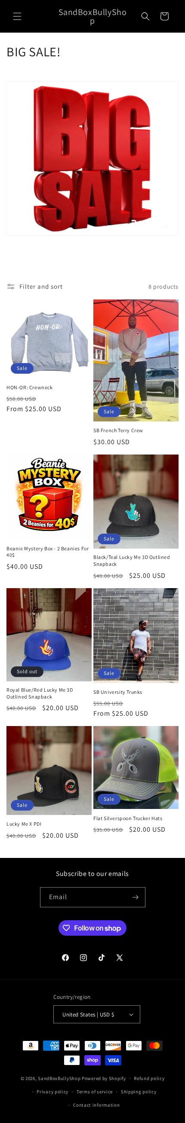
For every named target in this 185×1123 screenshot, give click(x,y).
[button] (17, 16)
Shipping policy (139, 1092)
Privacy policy (52, 1092)
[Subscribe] (135, 897)
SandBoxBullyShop (59, 1078)
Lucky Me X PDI (23, 824)
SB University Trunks (117, 692)
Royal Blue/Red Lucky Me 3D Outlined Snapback (39, 693)
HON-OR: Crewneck (29, 387)
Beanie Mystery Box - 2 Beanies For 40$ (47, 551)
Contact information (96, 1105)
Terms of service (95, 1092)
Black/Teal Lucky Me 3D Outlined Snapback (131, 560)
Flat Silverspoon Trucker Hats (127, 818)
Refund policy (149, 1078)
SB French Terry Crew (118, 430)
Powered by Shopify (104, 1078)
